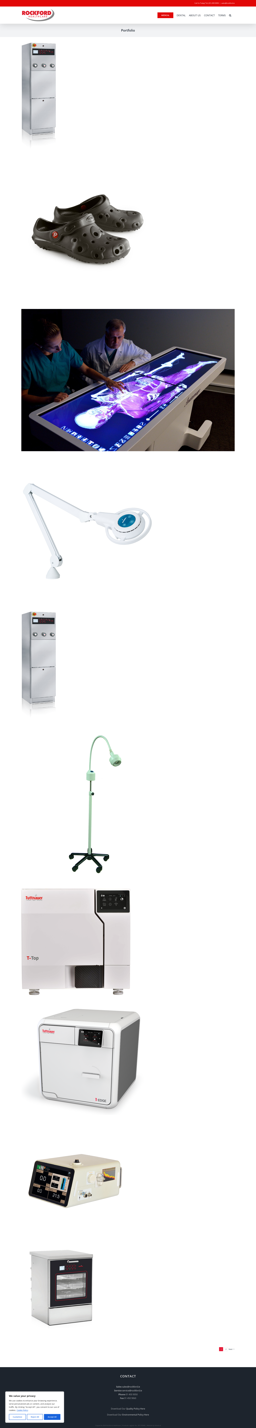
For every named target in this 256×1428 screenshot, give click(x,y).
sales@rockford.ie (228, 3)
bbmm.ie (158, 1425)
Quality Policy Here (135, 1408)
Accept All (52, 1417)
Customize (17, 1417)
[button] (230, 15)
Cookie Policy (22, 1410)
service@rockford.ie (132, 1390)
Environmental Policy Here (135, 1414)
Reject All (35, 1417)
